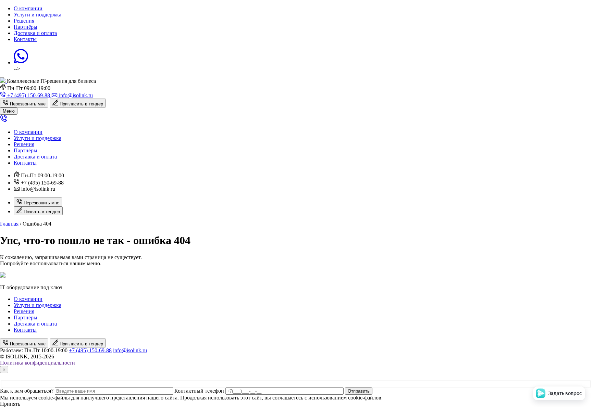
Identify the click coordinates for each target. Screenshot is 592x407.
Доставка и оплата (35, 33)
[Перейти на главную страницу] (3, 81)
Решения (24, 21)
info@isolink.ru (130, 350)
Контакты (25, 39)
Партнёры (25, 27)
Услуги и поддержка (37, 14)
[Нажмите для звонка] (4, 120)
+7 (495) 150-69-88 (90, 350)
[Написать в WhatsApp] (21, 62)
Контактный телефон (199, 391)
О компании (28, 8)
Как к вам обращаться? (26, 391)
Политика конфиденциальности (37, 363)
